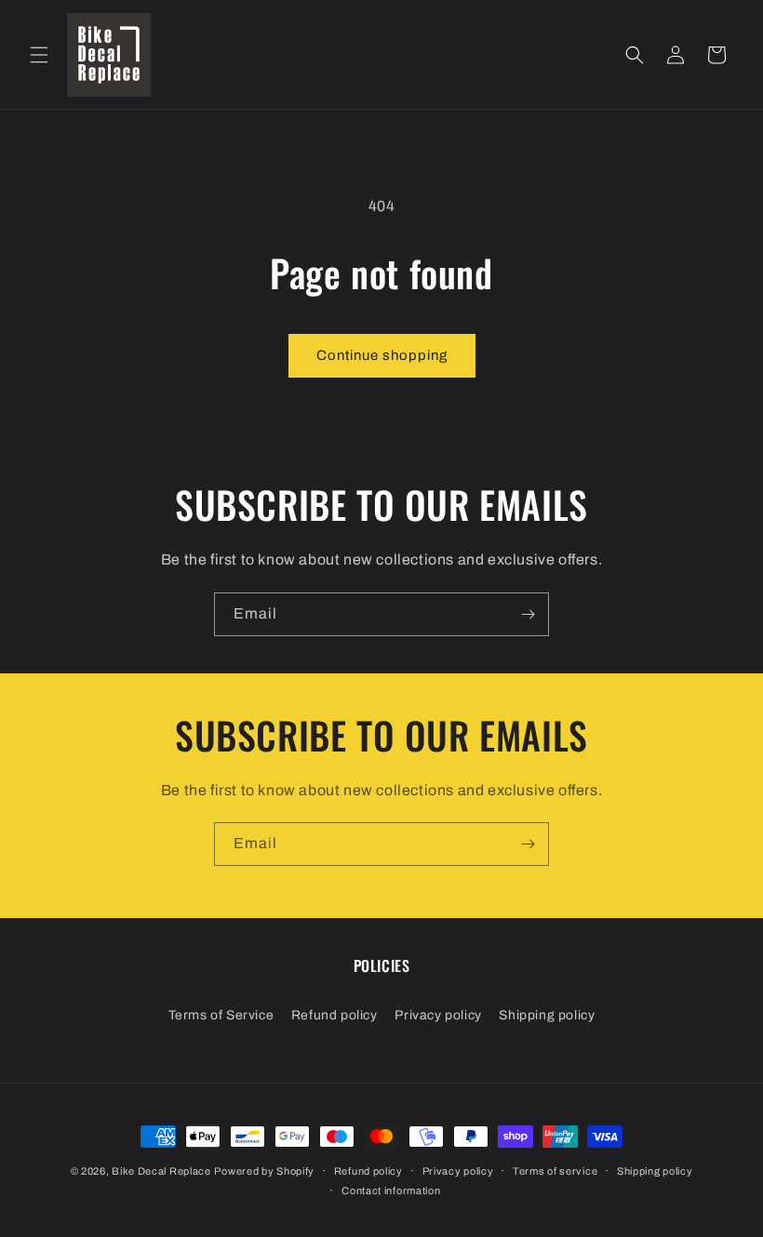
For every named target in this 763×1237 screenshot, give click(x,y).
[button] (39, 54)
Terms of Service (221, 1015)
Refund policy (334, 1015)
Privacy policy (438, 1015)
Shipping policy (547, 1015)
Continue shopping (382, 355)
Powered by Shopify (264, 1171)
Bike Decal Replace (161, 1171)
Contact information (390, 1190)
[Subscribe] (527, 614)
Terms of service (555, 1171)
